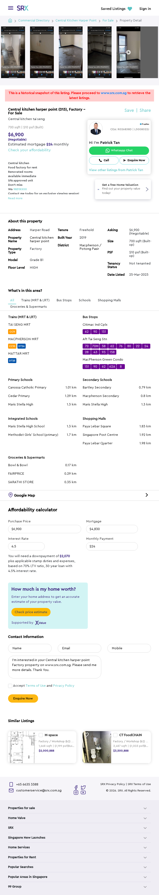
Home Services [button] (19, 847)
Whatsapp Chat (122, 150)
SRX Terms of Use (139, 784)
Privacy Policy (63, 685)
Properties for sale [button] (21, 808)
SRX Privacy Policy (112, 784)
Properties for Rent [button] (22, 857)
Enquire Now (23, 698)
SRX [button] (10, 827)
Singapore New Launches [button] (26, 837)
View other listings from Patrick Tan (116, 170)
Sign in (145, 9)
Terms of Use (35, 685)
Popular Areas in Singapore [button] (27, 876)
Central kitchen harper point (42, 239)
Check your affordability (29, 150)
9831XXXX (20, 189)
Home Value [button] (16, 818)
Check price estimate (31, 612)
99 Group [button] (14, 886)
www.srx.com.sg (113, 93)
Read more (15, 198)
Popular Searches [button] (20, 867)
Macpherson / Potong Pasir (90, 247)
